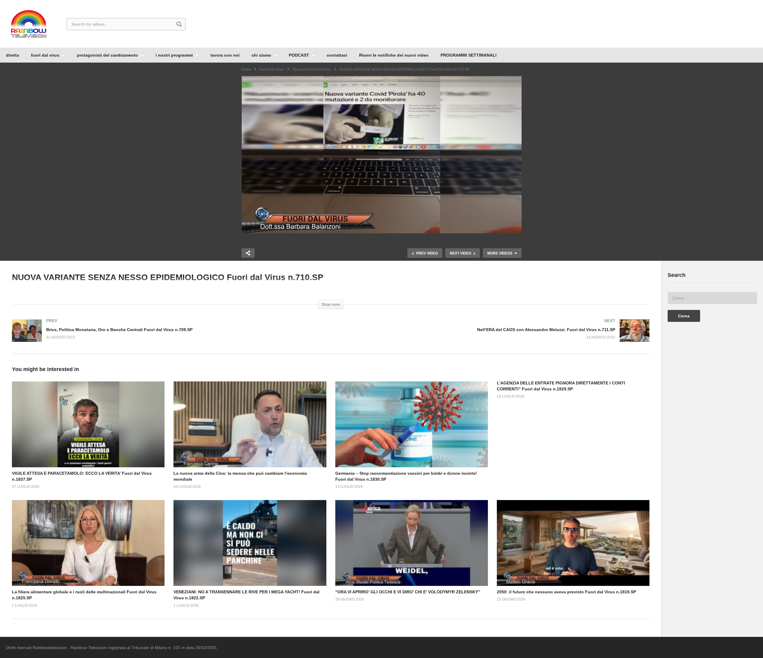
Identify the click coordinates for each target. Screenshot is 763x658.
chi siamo (262, 55)
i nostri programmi (175, 55)
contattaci (337, 55)
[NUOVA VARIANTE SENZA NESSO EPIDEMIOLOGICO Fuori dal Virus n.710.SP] (88, 424)
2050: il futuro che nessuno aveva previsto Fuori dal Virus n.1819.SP (566, 591)
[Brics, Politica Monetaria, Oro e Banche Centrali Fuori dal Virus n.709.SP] (168, 336)
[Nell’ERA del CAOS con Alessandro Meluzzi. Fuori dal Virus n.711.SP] (493, 336)
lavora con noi (225, 55)
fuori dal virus (46, 55)
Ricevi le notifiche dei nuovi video (394, 55)
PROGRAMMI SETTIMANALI (469, 55)
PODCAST (299, 55)
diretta (12, 55)
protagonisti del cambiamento (108, 55)
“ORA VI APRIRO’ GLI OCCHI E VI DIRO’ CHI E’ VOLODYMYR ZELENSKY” (407, 591)
